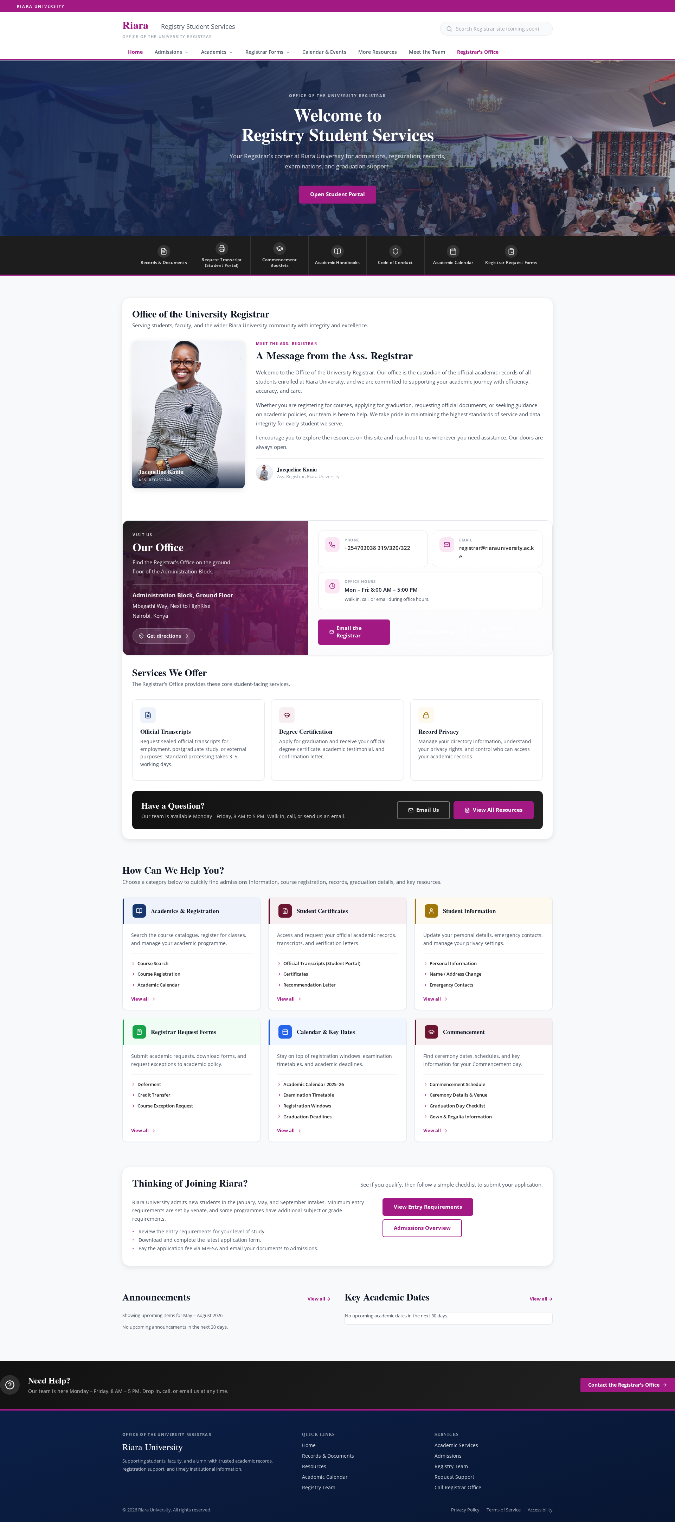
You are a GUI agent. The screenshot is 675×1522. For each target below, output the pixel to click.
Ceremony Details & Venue (458, 1095)
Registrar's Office (478, 52)
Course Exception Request (165, 1106)
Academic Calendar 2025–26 (313, 1084)
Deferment (149, 1084)
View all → (319, 1299)
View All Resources (497, 810)
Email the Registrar (349, 632)
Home (135, 52)
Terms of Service (504, 1510)
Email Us (427, 810)
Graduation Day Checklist (457, 1106)
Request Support (454, 1476)
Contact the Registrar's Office (624, 1385)
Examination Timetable (308, 1095)
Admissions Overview (422, 1228)
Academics (213, 52)
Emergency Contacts (451, 985)
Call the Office (434, 632)
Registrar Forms (264, 52)
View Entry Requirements (428, 1206)
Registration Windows (307, 1106)
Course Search (152, 963)
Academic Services (456, 1445)
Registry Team (318, 1487)
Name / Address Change (455, 974)
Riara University (41, 6)
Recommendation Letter (309, 985)
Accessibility (540, 1510)
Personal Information (453, 963)
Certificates (295, 974)
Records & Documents (328, 1455)
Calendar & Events (324, 52)
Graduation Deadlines (307, 1116)
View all (140, 999)
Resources (314, 1466)
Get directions (164, 635)
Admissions (168, 52)
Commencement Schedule (457, 1084)
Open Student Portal (337, 194)
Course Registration (158, 974)
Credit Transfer (154, 1095)
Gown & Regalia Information (461, 1116)
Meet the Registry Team (298, 497)
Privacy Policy (465, 1510)
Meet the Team (427, 52)
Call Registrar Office (458, 1487)
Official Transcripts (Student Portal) (321, 963)
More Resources (377, 52)
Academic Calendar (158, 985)
